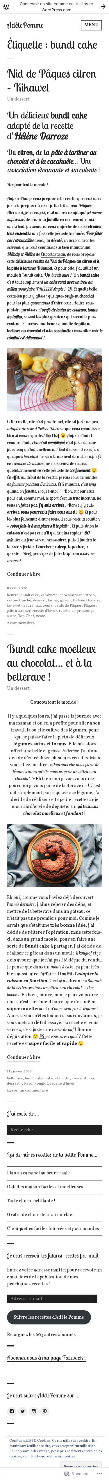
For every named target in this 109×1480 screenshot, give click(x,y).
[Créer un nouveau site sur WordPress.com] (54, 6)
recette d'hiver (44, 611)
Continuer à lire (23, 574)
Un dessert (18, 99)
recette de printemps (76, 611)
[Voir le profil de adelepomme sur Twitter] (22, 1411)
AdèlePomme (25, 25)
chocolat (62, 1078)
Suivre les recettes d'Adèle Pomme (49, 1317)
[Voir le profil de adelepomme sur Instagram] (33, 1411)
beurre (13, 595)
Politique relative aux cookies (53, 1456)
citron (90, 595)
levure (27, 605)
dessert (39, 600)
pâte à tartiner (18, 611)
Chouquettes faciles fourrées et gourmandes (53, 1229)
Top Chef (26, 616)
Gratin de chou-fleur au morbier (40, 1215)
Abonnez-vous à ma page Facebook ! (46, 1357)
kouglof (41, 1083)
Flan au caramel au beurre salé (38, 1173)
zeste (40, 616)
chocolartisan (71, 595)
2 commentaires (21, 623)
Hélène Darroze (87, 600)
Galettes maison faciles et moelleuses (45, 1187)
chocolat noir (83, 1078)
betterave (15, 1078)
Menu (91, 25)
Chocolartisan (53, 254)
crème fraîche (19, 600)
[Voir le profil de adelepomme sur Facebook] (11, 1411)
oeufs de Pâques (68, 605)
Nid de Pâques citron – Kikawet (52, 80)
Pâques (90, 605)
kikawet (13, 605)
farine (53, 600)
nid (38, 605)
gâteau (65, 600)
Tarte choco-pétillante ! (31, 1201)
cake (49, 1078)
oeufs (47, 605)
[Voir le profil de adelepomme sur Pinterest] (44, 1411)
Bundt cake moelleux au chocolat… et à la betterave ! (51, 662)
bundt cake (30, 595)
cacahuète (49, 595)
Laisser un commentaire (27, 1090)
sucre (11, 616)
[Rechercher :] (54, 1130)
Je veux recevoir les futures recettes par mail (53, 1255)
